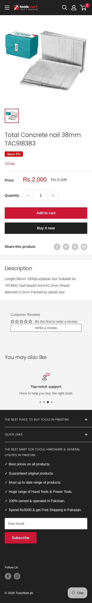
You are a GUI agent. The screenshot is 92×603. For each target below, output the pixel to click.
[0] (83, 7)
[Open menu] (7, 7)
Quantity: (12, 195)
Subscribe (20, 538)
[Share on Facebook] (57, 246)
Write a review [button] (46, 328)
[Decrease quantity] (28, 195)
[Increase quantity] (53, 195)
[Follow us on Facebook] (8, 576)
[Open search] (64, 7)
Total (10, 164)
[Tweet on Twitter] (75, 246)
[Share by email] (84, 246)
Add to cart (46, 213)
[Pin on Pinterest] (66, 246)
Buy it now (46, 228)
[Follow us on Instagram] (17, 576)
